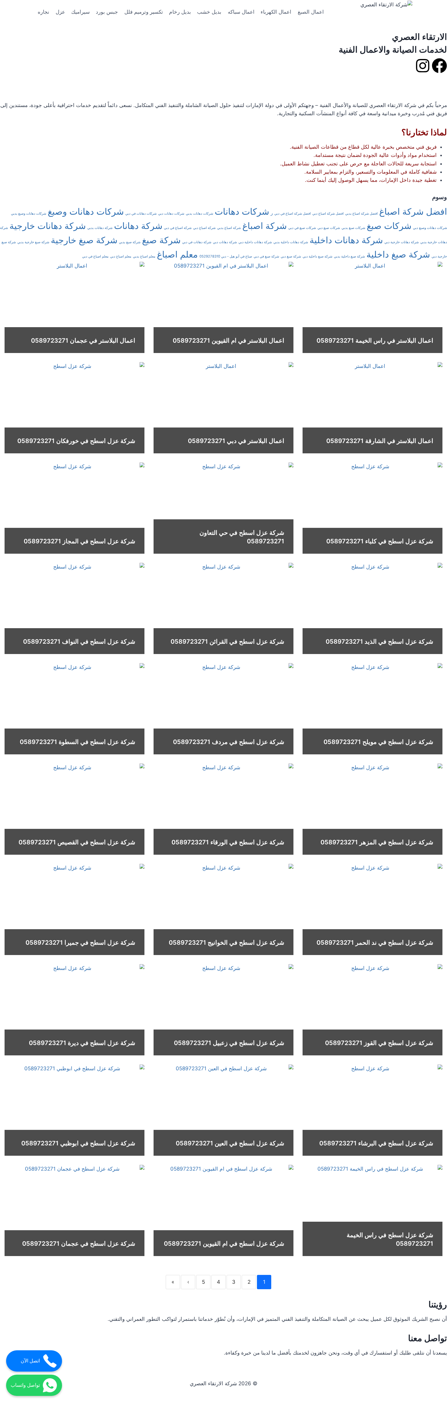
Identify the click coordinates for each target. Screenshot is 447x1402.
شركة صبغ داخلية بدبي (349, 256)
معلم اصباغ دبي (120, 256)
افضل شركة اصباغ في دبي (292, 214)
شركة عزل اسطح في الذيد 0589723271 (379, 641)
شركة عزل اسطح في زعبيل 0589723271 (229, 1043)
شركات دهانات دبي (171, 214)
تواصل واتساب (25, 1385)
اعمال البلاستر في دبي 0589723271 (236, 441)
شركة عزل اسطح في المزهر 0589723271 (377, 842)
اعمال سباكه (241, 12)
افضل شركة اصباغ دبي (328, 214)
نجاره (43, 12)
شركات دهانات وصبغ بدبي (28, 214)
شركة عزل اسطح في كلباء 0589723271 (379, 541)
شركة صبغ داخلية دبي (317, 256)
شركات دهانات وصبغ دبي (430, 228)
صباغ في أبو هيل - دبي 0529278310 (225, 256)
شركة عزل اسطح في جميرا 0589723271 (80, 942)
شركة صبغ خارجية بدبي (33, 242)
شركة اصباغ (264, 225)
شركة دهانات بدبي (100, 228)
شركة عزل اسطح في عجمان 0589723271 (78, 1243)
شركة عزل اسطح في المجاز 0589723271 (79, 541)
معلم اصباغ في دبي (95, 256)
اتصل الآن (30, 1360)
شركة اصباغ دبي (204, 228)
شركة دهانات (138, 225)
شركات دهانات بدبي (199, 214)
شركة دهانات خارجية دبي (401, 242)
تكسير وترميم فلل (143, 12)
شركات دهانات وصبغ (86, 211)
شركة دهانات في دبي (196, 242)
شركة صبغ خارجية (84, 240)
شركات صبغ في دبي (302, 228)
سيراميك (80, 12)
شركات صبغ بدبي (353, 228)
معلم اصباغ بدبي (144, 256)
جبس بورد (107, 12)
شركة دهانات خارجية (47, 225)
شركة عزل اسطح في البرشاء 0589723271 (376, 1143)
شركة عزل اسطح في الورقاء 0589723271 (228, 842)
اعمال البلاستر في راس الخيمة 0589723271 (375, 340)
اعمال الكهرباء (276, 12)
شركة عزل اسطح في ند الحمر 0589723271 (375, 942)
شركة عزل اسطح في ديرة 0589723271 (82, 1043)
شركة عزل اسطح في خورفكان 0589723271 (76, 441)
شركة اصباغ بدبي (229, 228)
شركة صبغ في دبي (266, 256)
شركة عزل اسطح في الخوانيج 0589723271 (226, 942)
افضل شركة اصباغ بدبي (361, 214)
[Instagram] (422, 65)
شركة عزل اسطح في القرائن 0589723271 (227, 641)
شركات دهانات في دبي (141, 214)
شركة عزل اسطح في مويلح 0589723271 (378, 742)
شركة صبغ (161, 240)
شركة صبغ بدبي (129, 242)
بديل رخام (180, 12)
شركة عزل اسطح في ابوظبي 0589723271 (78, 1143)
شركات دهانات (242, 211)
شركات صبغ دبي (328, 228)
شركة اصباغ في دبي (178, 228)
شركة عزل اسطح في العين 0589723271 (230, 1143)
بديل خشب (209, 12)
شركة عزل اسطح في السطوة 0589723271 (77, 742)
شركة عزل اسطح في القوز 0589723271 (379, 1043)
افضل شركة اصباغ (413, 211)
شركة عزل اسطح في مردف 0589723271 (228, 742)
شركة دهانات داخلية (346, 240)
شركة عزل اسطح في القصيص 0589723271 (77, 842)
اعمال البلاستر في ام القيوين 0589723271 (228, 340)
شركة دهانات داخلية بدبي (290, 242)
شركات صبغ (389, 225)
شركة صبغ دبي (291, 256)
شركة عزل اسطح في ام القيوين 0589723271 (224, 1243)
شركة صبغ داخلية (398, 254)
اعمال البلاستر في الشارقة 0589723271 (379, 441)
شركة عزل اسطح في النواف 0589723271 (79, 641)
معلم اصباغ (177, 254)
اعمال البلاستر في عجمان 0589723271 (83, 340)
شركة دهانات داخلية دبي (255, 242)
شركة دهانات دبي (225, 242)
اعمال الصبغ (311, 12)
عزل (60, 12)
